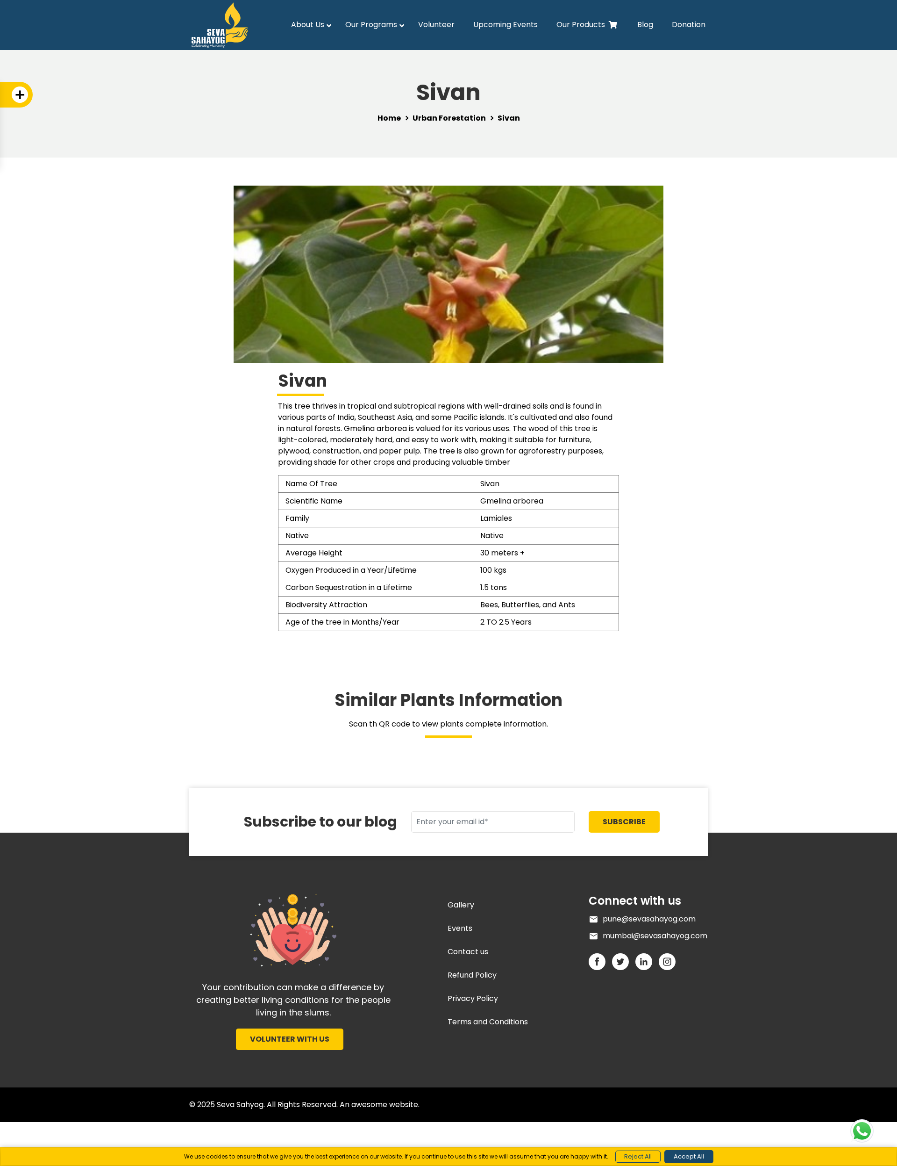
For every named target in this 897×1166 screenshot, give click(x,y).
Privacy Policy (473, 998)
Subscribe (624, 821)
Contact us (468, 951)
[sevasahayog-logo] (293, 929)
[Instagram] (669, 961)
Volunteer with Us (289, 1039)
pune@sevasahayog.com (649, 919)
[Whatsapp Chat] (862, 1131)
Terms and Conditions (488, 1021)
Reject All (638, 1156)
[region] (448, 1156)
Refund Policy (472, 975)
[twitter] (623, 961)
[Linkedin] (647, 961)
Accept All (689, 1156)
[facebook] (600, 961)
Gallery (461, 905)
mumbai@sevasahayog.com (655, 935)
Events (460, 928)
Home (389, 118)
